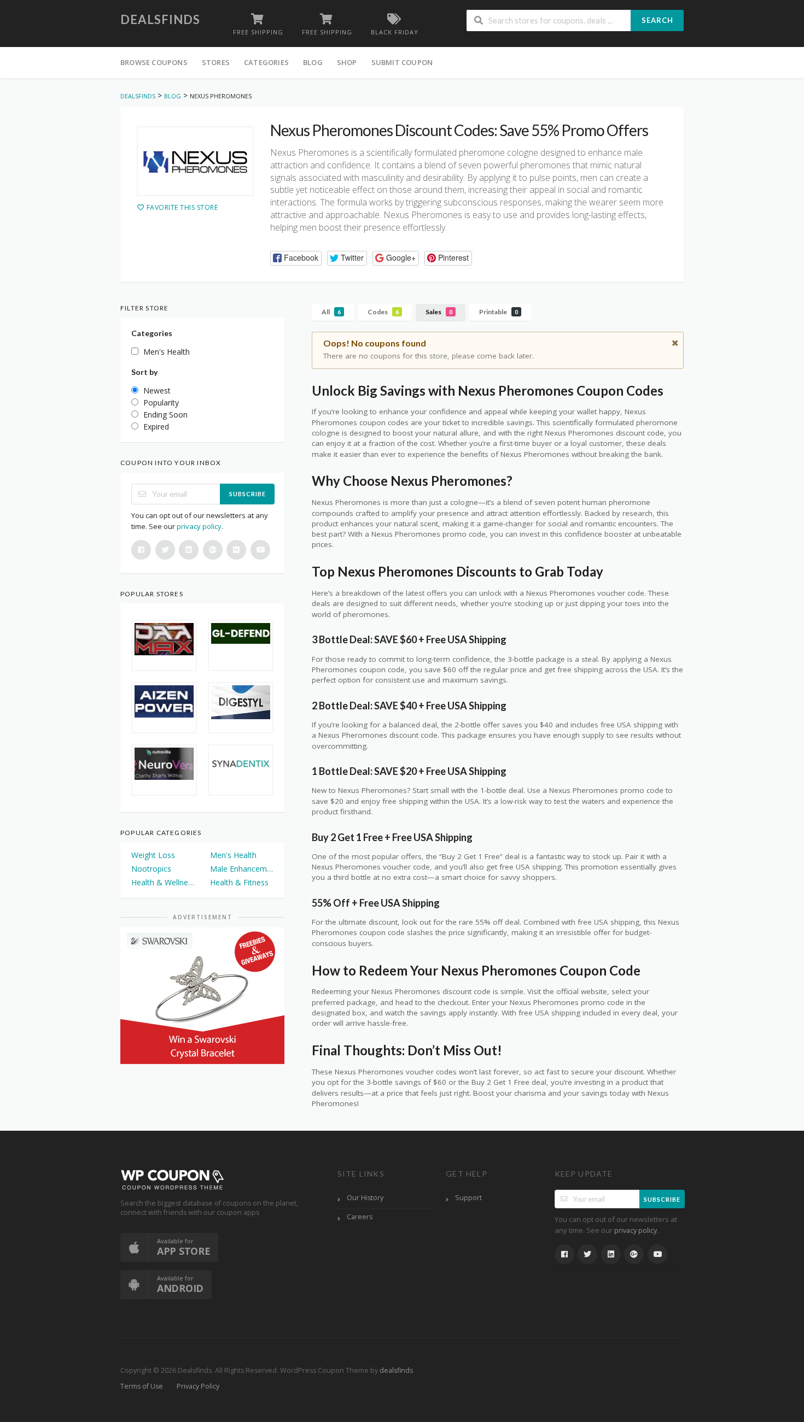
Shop (347, 62)
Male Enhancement (241, 868)
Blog (313, 62)
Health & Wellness (163, 882)
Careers (359, 1216)
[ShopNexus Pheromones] (195, 161)
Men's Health (233, 855)
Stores (216, 62)
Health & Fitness (239, 882)
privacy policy (199, 526)
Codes (383, 312)
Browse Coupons (154, 62)
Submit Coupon (402, 62)
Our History (365, 1197)
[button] (296, 258)
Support (468, 1197)
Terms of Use (141, 1386)
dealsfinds (396, 1370)
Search (657, 20)
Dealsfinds (160, 19)
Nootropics (151, 868)
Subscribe (247, 493)
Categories (266, 62)
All (331, 312)
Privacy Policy (198, 1386)
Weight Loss (153, 855)
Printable (498, 312)
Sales (439, 312)
